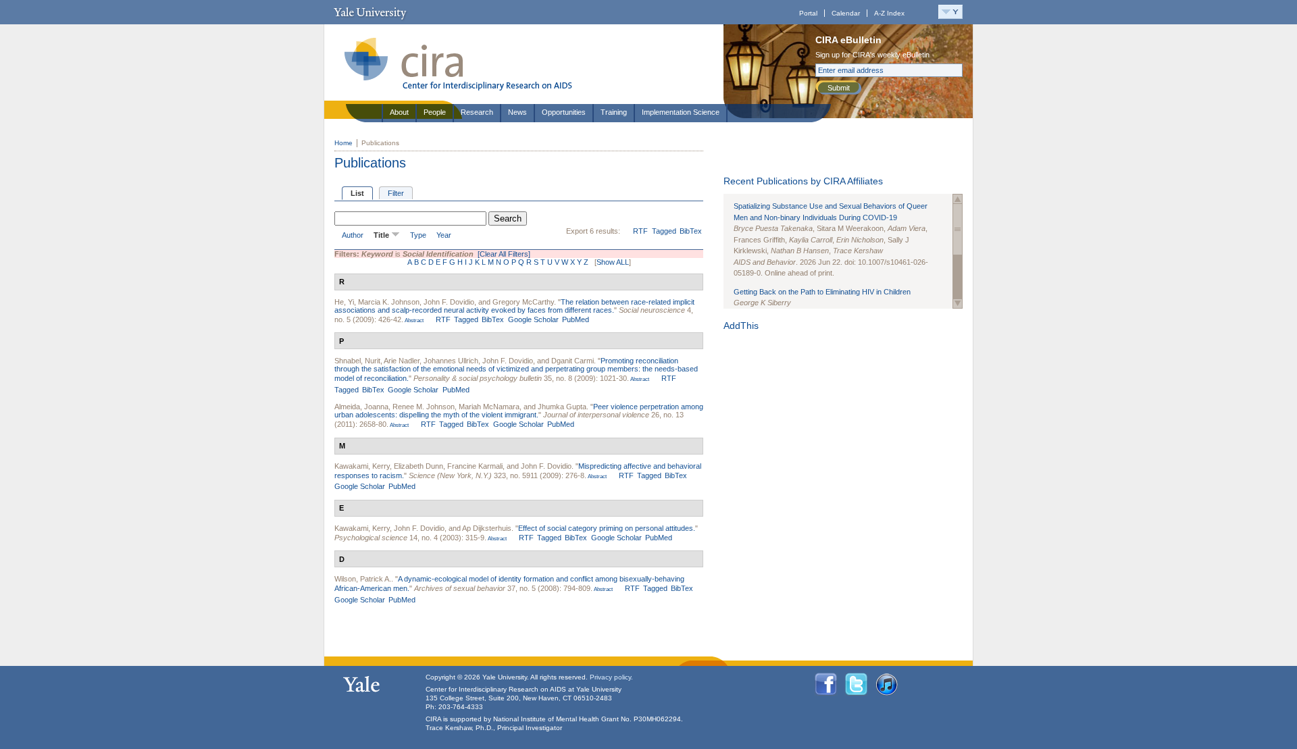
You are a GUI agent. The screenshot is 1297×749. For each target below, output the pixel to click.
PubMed (575, 319)
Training (614, 112)
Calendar (846, 13)
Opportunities (564, 112)
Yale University (369, 12)
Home (343, 143)
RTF (640, 231)
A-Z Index (889, 13)
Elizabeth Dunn (418, 466)
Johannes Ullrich (451, 361)
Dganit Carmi (572, 361)
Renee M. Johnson (423, 407)
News (517, 112)
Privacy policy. (611, 677)
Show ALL (612, 262)
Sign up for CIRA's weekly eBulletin (872, 55)
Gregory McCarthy (523, 302)
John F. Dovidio (449, 302)
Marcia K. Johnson (388, 302)
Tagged (664, 231)
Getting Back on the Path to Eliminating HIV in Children (822, 292)
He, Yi (344, 302)
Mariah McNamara (489, 407)
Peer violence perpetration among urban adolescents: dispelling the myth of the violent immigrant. (518, 411)
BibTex (691, 231)
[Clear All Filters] (504, 254)
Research (477, 112)
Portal (808, 13)
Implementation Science (680, 112)
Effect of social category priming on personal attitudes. (606, 528)
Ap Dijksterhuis (486, 528)
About (399, 112)
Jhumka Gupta (562, 407)
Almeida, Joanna (361, 407)
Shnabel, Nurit (357, 361)
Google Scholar (533, 319)
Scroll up (957, 199)
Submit (839, 88)
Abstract (413, 320)
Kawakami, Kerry (362, 466)
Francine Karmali (475, 466)
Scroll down (957, 304)
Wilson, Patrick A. (362, 579)
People (435, 112)
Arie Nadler (401, 361)
